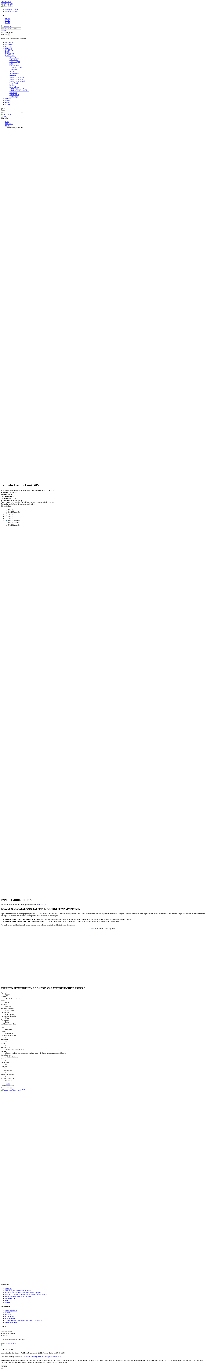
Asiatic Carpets (14, 62)
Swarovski (13, 93)
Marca (3, 1084)
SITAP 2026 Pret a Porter (18, 89)
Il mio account (10, 1316)
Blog (7, 1300)
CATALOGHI (10, 56)
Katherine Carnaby (15, 67)
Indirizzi (8, 1314)
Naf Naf (12, 71)
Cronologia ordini (11, 1311)
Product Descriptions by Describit (49, 1356)
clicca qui (42, 904)
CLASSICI (9, 44)
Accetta (4, 1366)
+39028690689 (6, 2)
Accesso (8, 1313)
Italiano (14, 11)
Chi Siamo (8, 1289)
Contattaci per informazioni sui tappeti (18, 1291)
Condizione (5, 1086)
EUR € (7, 19)
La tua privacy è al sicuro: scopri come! (18, 1296)
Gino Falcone (14, 66)
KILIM (7, 52)
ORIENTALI (9, 50)
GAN (11, 64)
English (15, 9)
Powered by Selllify (30, 1356)
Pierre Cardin (14, 83)
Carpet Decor (14, 58)
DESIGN (8, 46)
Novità (7, 100)
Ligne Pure (13, 69)
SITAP (8, 1084)
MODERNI (9, 42)
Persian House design (16, 77)
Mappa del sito (10, 1298)
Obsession (12, 75)
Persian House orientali (17, 81)
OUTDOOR (9, 54)
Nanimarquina (14, 73)
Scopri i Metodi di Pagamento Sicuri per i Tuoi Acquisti (24, 1320)
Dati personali (10, 1318)
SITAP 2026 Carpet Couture (19, 91)
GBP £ (7, 21)
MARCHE (9, 99)
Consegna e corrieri (11, 1322)
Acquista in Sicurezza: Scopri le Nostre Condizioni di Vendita (26, 1294)
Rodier (11, 85)
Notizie (7, 1302)
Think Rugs (13, 97)
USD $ (7, 23)
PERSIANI (9, 48)
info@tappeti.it (11, 1343)
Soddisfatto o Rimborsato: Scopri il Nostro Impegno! (23, 1292)
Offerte (7, 104)
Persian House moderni (17, 79)
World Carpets (14, 95)
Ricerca (7, 102)
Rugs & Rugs (14, 87)
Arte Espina (13, 60)
